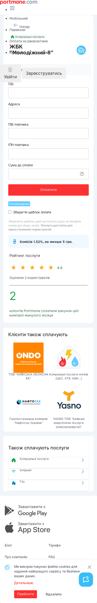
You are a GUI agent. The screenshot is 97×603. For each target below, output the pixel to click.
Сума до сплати (20, 165)
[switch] (9, 211)
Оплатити (48, 190)
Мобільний (18, 18)
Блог (8, 545)
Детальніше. (24, 583)
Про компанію (16, 557)
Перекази (17, 30)
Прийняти (25, 594)
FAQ (51, 557)
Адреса (14, 104)
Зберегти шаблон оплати (32, 212)
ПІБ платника (18, 124)
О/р (11, 84)
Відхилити (53, 594)
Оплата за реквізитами (28, 41)
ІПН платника (18, 145)
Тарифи (54, 545)
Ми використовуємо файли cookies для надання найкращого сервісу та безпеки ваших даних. (47, 571)
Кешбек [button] (16, 52)
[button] (10, 73)
